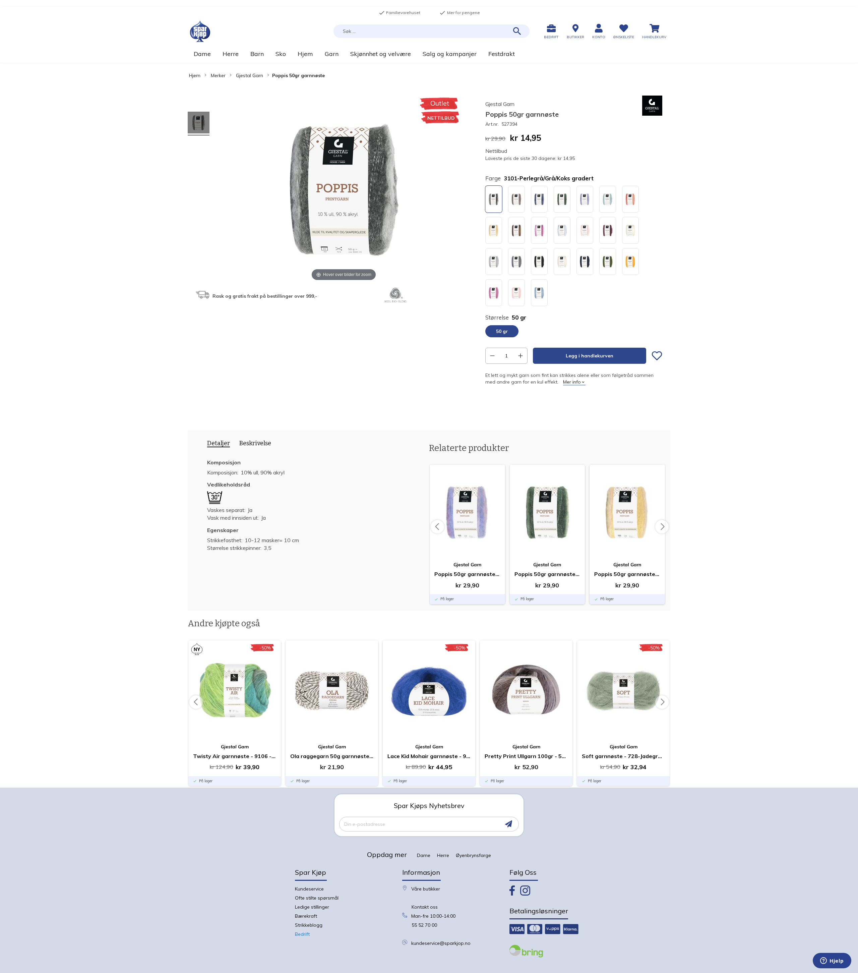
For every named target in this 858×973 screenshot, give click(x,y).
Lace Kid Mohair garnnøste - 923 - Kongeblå (429, 756)
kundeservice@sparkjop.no (441, 943)
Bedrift (302, 934)
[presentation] (216, 444)
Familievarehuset (399, 12)
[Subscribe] (508, 824)
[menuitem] (202, 53)
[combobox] (431, 31)
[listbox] (573, 247)
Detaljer (218, 443)
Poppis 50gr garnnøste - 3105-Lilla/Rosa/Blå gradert (467, 574)
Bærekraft (306, 916)
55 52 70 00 (424, 925)
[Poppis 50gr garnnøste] (198, 123)
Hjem (194, 75)
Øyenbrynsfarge (473, 855)
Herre (443, 855)
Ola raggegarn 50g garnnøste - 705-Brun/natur (331, 756)
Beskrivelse (255, 443)
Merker (218, 75)
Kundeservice (309, 889)
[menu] (429, 53)
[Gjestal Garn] (652, 114)
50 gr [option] (502, 331)
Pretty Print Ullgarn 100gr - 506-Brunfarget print (526, 756)
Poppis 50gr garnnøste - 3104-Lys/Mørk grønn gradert (547, 574)
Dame (423, 855)
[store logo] (200, 31)
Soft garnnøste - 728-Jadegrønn (623, 756)
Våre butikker (425, 889)
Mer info (572, 382)
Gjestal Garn (249, 75)
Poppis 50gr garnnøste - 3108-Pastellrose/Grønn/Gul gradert (627, 574)
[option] (493, 199)
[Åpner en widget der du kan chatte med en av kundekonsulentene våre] (832, 961)
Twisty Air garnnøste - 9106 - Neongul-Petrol (234, 756)
